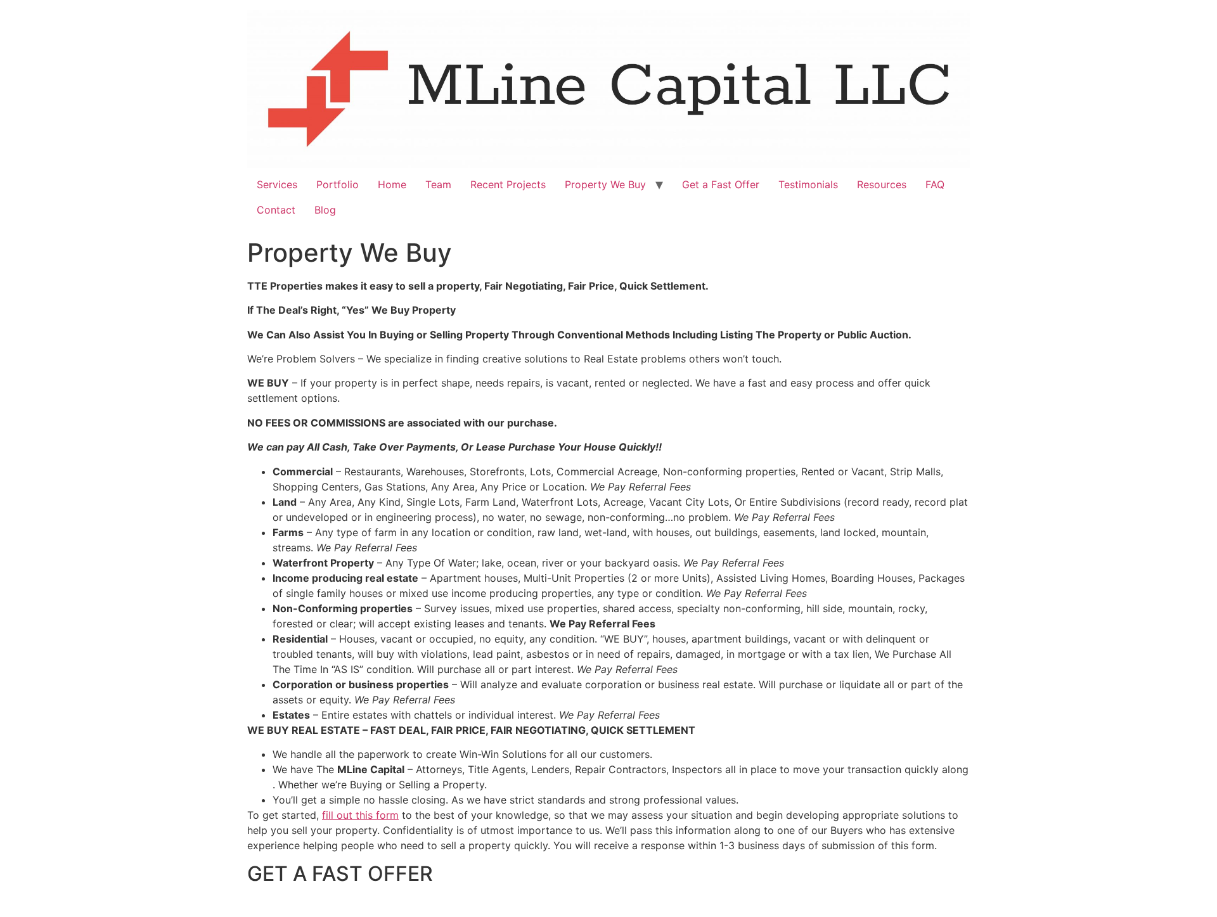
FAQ (934, 184)
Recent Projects (508, 184)
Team (438, 184)
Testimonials (808, 184)
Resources (881, 184)
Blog (325, 209)
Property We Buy (605, 184)
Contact (276, 209)
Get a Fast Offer (720, 184)
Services (277, 184)
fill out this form (360, 815)
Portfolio (337, 184)
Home (392, 184)
